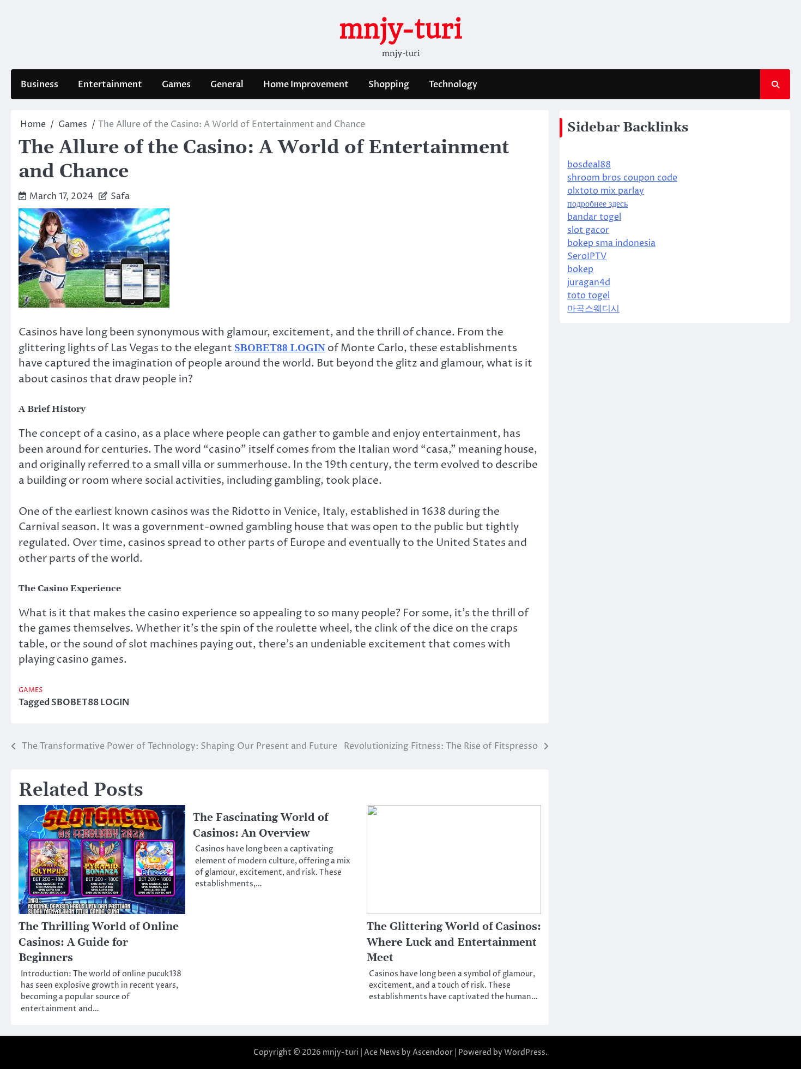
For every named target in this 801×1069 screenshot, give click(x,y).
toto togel (588, 296)
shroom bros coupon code (622, 178)
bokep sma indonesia (611, 243)
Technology (453, 85)
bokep (580, 269)
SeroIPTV (586, 256)
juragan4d (588, 283)
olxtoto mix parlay (605, 191)
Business (39, 85)
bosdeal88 (589, 165)
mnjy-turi (400, 29)
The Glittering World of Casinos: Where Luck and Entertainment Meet (454, 942)
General (227, 85)
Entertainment (110, 85)
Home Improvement (306, 85)
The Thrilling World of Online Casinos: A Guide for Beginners (99, 942)
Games (176, 85)
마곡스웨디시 (593, 309)
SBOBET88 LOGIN (90, 702)
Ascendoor (432, 1052)
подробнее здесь (597, 204)
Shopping (388, 85)
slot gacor (588, 230)
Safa (120, 196)
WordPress (524, 1052)
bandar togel (594, 217)
